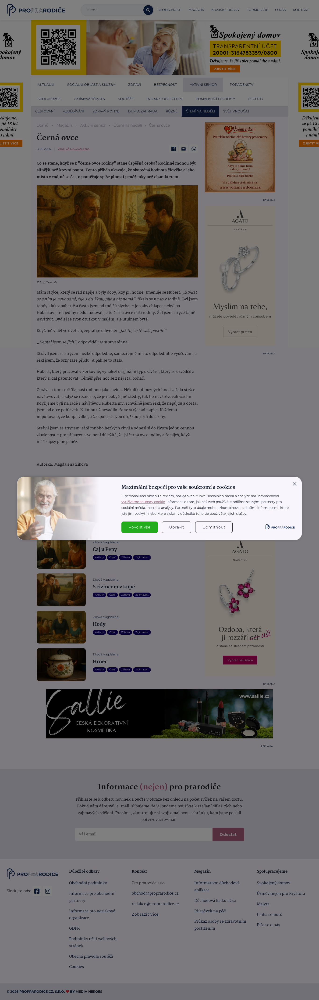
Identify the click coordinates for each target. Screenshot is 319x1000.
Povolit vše (140, 527)
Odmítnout (213, 527)
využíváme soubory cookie (143, 502)
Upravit (176, 527)
